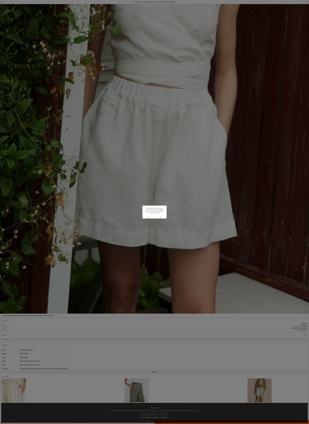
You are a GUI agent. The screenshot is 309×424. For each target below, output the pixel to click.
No (148, 217)
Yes (161, 217)
